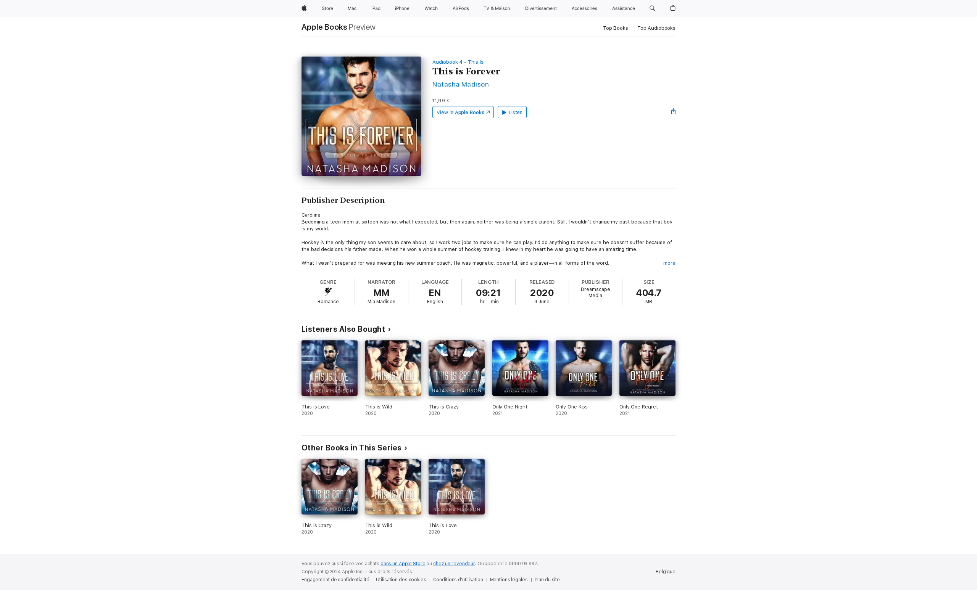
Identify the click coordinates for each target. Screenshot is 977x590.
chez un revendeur (454, 563)
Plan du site (547, 579)
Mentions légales (509, 579)
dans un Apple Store (403, 563)
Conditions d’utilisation (458, 579)
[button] (652, 8)
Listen (516, 112)
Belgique (666, 571)
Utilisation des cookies (401, 579)
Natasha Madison (460, 84)
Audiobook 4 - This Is (458, 62)
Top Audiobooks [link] (656, 28)
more (669, 263)
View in (460, 112)
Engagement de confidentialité (335, 579)
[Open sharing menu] (673, 112)
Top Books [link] (615, 28)
